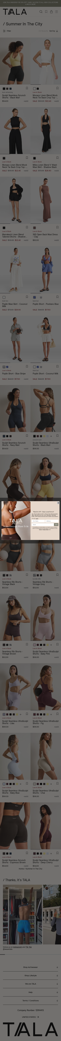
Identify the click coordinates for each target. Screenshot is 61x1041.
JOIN (56, 524)
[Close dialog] (58, 503)
